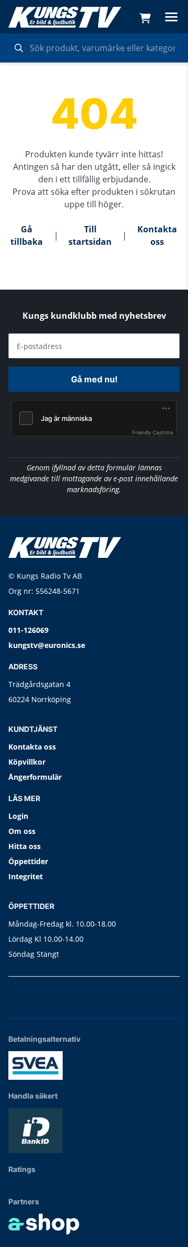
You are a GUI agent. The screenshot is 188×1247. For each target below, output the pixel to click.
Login (18, 816)
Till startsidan (90, 235)
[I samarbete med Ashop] (43, 1224)
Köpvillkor (26, 762)
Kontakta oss (157, 235)
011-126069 (28, 630)
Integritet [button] (25, 876)
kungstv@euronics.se (46, 645)
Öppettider (28, 861)
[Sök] (18, 48)
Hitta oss (24, 846)
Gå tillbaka (26, 235)
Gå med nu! (94, 379)
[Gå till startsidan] (64, 17)
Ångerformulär (35, 777)
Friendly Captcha (152, 432)
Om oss (22, 831)
